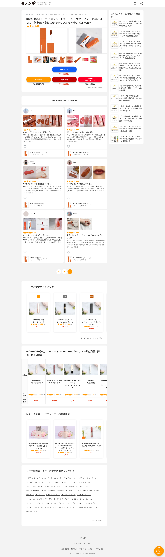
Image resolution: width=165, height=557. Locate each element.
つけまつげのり (62, 491)
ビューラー (41, 503)
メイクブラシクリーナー (67, 507)
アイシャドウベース (72, 486)
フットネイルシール (84, 495)
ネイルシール (40, 495)
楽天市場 (64, 80)
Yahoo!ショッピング (90, 79)
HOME (82, 538)
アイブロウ (84, 486)
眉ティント (73, 491)
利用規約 (74, 549)
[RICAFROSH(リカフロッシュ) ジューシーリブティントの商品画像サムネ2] (38, 59)
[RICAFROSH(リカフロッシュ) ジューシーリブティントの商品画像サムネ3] (46, 59)
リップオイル (87, 499)
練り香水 (29, 511)
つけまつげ (51, 491)
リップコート (31, 503)
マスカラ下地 (85, 482)
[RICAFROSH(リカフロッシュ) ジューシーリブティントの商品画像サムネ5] (61, 59)
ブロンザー (30, 482)
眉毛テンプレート (93, 491)
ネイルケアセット (49, 499)
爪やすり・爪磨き (63, 499)
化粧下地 (29, 478)
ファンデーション (40, 478)
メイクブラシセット (74, 503)
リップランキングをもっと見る (91, 338)
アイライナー (48, 486)
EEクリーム (68, 482)
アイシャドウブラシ (90, 503)
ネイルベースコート (68, 495)
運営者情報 (65, 549)
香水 (35, 511)
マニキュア (30, 495)
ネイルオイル (31, 499)
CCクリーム (49, 482)
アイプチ (43, 491)
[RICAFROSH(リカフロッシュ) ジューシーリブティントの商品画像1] (46, 40)
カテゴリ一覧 (77, 543)
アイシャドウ (58, 486)
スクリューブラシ (51, 507)
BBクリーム (39, 482)
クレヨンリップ (75, 499)
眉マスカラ (82, 491)
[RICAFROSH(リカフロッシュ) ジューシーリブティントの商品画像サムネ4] (53, 59)
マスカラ (77, 482)
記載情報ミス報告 (96, 87)
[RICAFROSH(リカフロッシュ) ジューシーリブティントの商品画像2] (89, 40)
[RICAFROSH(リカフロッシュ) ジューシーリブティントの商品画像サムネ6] (69, 59)
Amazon (38, 80)
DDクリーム (58, 482)
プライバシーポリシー (86, 549)
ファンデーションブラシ (35, 507)
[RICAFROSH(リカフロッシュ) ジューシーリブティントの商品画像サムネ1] (30, 59)
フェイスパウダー (70, 478)
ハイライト (82, 478)
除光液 (39, 499)
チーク (50, 478)
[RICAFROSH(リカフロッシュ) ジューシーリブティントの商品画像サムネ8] (85, 59)
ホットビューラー (32, 491)
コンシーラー (58, 478)
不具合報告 (100, 549)
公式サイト (64, 69)
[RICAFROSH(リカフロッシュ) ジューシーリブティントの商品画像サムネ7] (77, 59)
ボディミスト (94, 507)
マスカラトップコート (34, 486)
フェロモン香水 (82, 507)
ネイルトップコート (53, 495)
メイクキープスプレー (58, 503)
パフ (47, 503)
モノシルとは (88, 543)
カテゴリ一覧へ (96, 520)
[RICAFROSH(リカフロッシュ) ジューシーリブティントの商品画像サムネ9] (93, 59)
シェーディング (92, 478)
